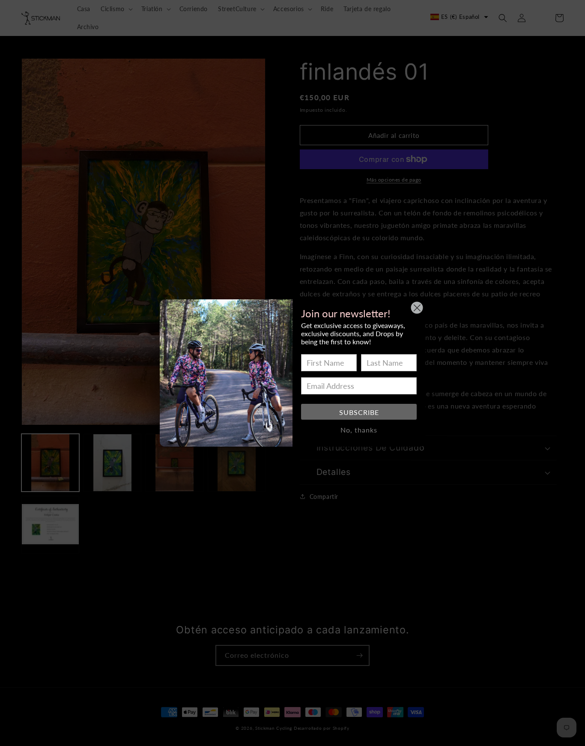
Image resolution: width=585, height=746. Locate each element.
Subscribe (359, 412)
